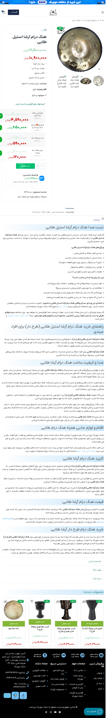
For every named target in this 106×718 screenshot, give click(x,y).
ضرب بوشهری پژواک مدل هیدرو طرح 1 (66, 629)
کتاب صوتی (41, 686)
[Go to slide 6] (79, 71)
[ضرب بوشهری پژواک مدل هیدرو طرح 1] (66, 610)
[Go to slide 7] (77, 71)
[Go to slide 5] (82, 71)
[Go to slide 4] (84, 71)
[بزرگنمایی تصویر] (99, 69)
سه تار (99, 683)
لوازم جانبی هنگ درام (86, 451)
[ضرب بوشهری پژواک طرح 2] (40, 609)
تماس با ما (78, 670)
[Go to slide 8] (74, 71)
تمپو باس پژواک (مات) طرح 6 (92, 629)
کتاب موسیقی (39, 675)
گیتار (100, 688)
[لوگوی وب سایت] (53, 12)
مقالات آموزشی (39, 670)
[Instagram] (51, 712)
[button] (101, 49)
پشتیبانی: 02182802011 (15, 677)
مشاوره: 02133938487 (15, 672)
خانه (102, 20)
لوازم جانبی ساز (57, 684)
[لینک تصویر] (23, 695)
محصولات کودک (57, 689)
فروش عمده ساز (57, 679)
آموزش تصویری (39, 681)
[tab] (70, 211)
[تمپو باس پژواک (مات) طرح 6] (92, 610)
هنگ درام (76, 20)
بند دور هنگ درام (38, 138)
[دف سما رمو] (14, 610)
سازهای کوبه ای (90, 20)
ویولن (99, 673)
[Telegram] (60, 712)
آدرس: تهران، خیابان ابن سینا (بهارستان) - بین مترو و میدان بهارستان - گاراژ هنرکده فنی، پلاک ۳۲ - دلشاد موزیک (13, 660)
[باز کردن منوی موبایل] (102, 12)
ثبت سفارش (25, 166)
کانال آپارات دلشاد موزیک (18, 315)
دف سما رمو (14, 628)
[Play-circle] (46, 712)
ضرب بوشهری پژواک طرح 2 (40, 627)
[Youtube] (55, 712)
